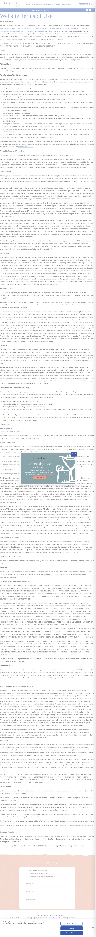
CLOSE (74, 454)
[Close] (93, 928)
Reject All (71, 928)
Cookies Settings (71, 923)
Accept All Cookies (71, 933)
